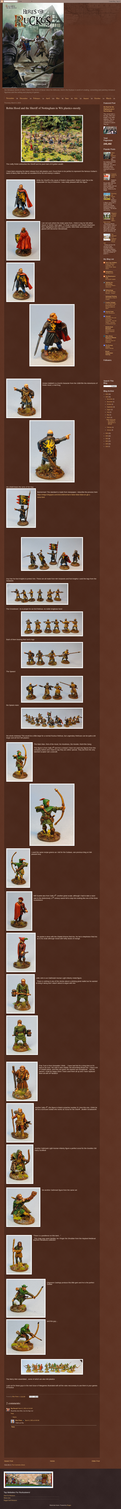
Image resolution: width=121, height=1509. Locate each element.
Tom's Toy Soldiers (111, 262)
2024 (107, 433)
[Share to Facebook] (35, 1397)
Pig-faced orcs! (109, 273)
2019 (107, 446)
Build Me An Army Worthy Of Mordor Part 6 (109, 331)
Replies (15, 1417)
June (67, 98)
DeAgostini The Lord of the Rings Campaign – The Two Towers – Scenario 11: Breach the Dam (110, 321)
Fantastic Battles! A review (114, 175)
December (24, 98)
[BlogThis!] (32, 1397)
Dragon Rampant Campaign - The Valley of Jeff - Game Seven (110, 266)
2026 (107, 394)
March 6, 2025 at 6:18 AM (25, 1408)
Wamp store (7, 1498)
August (86, 98)
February (36, 98)
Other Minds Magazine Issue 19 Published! (110, 340)
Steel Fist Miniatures (9, 1495)
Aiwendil (108, 316)
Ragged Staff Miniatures (10, 1500)
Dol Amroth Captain (110, 279)
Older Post (96, 1461)
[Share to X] (34, 1397)
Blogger (69, 1505)
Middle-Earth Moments (109, 327)
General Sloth (109, 311)
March (109, 417)
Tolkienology (109, 290)
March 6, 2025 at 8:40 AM (32, 1420)
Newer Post (8, 1461)
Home (52, 1461)
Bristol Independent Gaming (109, 353)
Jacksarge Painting (111, 296)
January (109, 430)
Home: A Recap (109, 348)
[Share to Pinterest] (37, 1397)
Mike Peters (18, 1420)
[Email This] (30, 1397)
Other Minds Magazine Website (110, 336)
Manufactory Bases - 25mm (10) (110, 286)
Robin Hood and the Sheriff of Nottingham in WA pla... (111, 422)
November (10, 98)
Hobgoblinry (109, 271)
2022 (107, 438)
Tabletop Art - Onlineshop (109, 283)
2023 (107, 436)
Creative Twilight (110, 302)
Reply (12, 1413)
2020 (107, 444)
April (48, 98)
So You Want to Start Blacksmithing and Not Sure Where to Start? (110, 306)
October (109, 404)
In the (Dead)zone (110, 313)
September (110, 407)
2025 (107, 397)
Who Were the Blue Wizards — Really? (110, 292)
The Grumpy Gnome (109, 346)
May (58, 98)
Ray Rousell (14, 1408)
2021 (107, 441)
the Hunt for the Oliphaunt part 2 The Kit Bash (109, 109)
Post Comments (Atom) (18, 1465)
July (76, 98)
